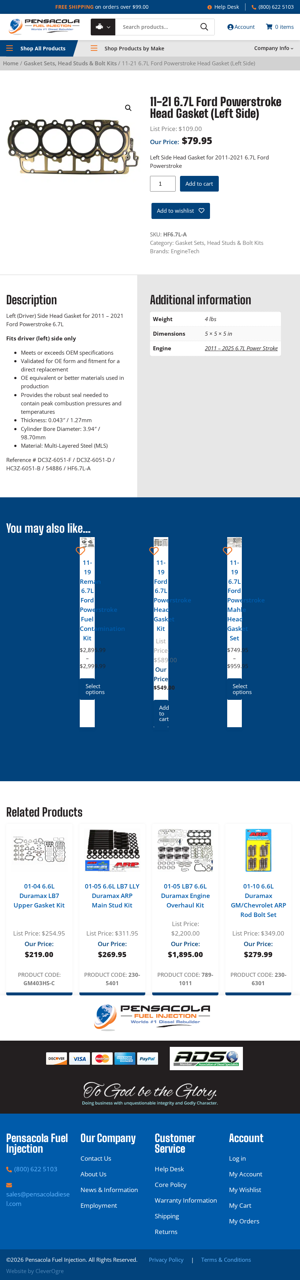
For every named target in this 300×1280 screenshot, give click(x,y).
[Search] (204, 27)
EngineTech (185, 251)
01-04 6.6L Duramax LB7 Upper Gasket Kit (39, 895)
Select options (90, 688)
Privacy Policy (166, 1260)
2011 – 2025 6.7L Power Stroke (241, 348)
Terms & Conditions (226, 1260)
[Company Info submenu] (291, 48)
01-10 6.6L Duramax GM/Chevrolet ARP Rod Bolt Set (258, 900)
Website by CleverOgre (35, 1271)
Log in (237, 1158)
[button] (128, 108)
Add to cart (199, 184)
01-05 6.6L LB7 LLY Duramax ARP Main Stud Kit (112, 895)
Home (11, 63)
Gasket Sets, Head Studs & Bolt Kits (70, 63)
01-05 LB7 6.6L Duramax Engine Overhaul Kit (185, 895)
